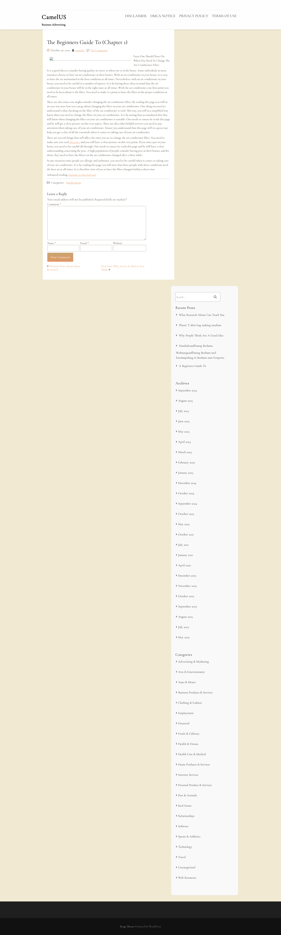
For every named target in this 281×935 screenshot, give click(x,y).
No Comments (99, 50)
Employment (73, 182)
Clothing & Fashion (190, 703)
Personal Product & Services (195, 785)
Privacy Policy (193, 16)
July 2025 (183, 411)
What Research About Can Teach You (201, 315)
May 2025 (183, 431)
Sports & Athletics (189, 836)
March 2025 (185, 452)
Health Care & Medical (192, 754)
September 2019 (187, 606)
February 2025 (186, 462)
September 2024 (187, 503)
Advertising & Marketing (193, 661)
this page (74, 142)
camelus (80, 50)
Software (183, 826)
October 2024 (186, 493)
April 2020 (184, 565)
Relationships (186, 816)
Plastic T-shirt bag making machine (200, 325)
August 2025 (185, 400)
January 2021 (185, 555)
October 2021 (186, 534)
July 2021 (183, 545)
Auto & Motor (187, 682)
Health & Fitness (188, 744)
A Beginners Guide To (192, 366)
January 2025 (185, 472)
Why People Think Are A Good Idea (201, 335)
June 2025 (183, 421)
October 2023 (186, 514)
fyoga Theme (127, 926)
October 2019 (186, 596)
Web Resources (187, 877)
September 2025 (187, 390)
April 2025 (184, 442)
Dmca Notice (162, 16)
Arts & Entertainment (191, 672)
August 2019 (185, 617)
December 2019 (187, 575)
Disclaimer (136, 16)
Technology (185, 847)
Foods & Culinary (189, 733)
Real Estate (185, 805)
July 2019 (183, 627)
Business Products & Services (195, 692)
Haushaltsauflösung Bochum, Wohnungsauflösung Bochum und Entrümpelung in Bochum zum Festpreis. (200, 351)
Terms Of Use (224, 16)
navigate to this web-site (82, 175)
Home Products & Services (194, 764)
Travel (182, 857)
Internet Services (188, 775)
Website (117, 243)
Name (51, 243)
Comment (54, 204)
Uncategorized (186, 867)
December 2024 (187, 483)
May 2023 (183, 524)
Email (84, 243)
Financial (183, 723)
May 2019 (183, 637)
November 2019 (187, 586)
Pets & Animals (187, 795)
